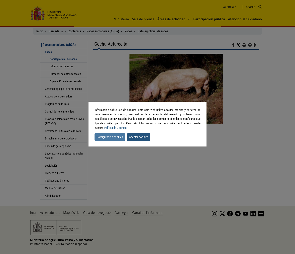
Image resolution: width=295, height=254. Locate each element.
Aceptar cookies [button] (138, 137)
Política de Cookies (115, 128)
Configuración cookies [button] (110, 137)
